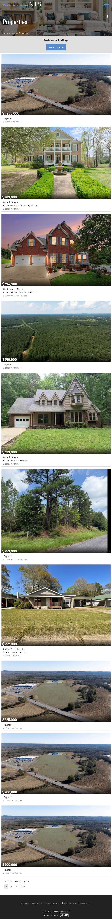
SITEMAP (25, 903)
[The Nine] (64, 915)
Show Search (56, 47)
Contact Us (85, 903)
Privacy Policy (53, 903)
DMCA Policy (37, 903)
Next (23, 886)
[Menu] (106, 4)
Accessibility (70, 903)
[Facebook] (107, 16)
